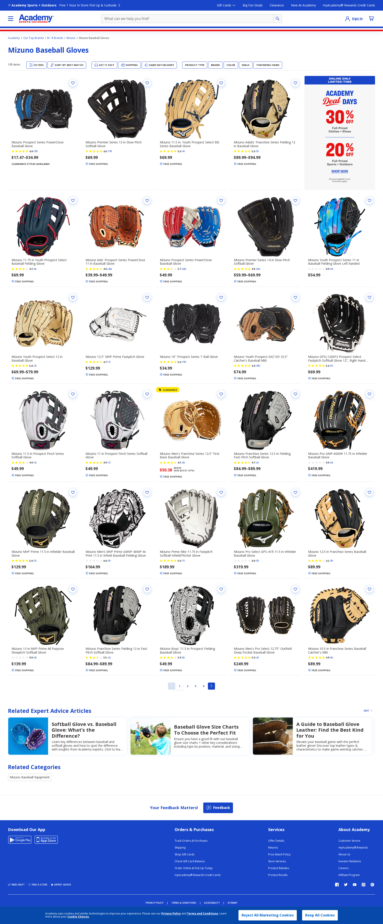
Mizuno (71, 38)
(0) (331, 269)
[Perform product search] (277, 18)
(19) (109, 151)
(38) (258, 365)
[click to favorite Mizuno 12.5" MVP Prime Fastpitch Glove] (147, 297)
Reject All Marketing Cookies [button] (268, 915)
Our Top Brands (33, 38)
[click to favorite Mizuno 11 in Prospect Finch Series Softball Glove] (147, 394)
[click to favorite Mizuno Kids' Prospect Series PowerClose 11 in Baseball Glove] (147, 200)
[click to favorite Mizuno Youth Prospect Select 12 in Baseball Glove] (72, 297)
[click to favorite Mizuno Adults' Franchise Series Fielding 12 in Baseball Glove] (295, 83)
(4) (183, 151)
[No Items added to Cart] (371, 18)
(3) (257, 462)
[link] (171, 686)
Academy (14, 38)
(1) (183, 560)
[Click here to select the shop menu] (10, 18)
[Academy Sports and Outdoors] (36, 18)
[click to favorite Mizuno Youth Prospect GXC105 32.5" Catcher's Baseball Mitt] (295, 297)
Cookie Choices (78, 916)
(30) (258, 269)
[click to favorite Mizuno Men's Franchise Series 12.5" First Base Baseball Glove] (221, 394)
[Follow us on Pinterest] (372, 884)
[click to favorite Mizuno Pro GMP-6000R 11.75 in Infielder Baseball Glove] (369, 394)
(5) (257, 151)
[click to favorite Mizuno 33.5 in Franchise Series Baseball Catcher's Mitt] (369, 589)
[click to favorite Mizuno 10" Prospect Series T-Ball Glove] (221, 297)
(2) (35, 365)
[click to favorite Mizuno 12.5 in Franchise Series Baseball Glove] (369, 492)
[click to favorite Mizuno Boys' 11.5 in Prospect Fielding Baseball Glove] (221, 589)
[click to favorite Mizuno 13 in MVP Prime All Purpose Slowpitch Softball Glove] (72, 589)
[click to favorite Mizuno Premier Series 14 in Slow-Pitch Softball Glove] (295, 200)
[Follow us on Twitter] (345, 884)
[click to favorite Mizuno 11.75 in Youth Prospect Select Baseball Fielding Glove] (72, 200)
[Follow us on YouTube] (354, 884)
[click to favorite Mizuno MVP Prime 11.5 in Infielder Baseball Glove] (72, 492)
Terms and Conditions (202, 913)
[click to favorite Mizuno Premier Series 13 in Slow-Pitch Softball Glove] (147, 83)
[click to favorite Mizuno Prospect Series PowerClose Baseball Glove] (72, 83)
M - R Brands (55, 38)
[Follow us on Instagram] (363, 884)
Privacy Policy (171, 913)
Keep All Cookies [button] (320, 915)
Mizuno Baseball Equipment (30, 777)
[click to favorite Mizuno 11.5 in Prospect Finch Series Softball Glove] (72, 394)
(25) (35, 151)
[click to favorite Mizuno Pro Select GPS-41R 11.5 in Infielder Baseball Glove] (295, 492)
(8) (183, 657)
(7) (109, 362)
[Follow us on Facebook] (337, 884)
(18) (184, 362)
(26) (109, 269)
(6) (35, 269)
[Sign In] (347, 18)
